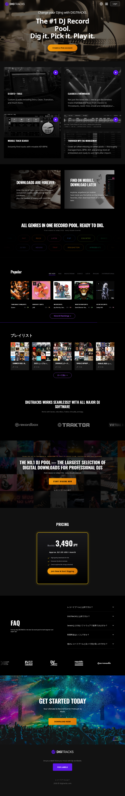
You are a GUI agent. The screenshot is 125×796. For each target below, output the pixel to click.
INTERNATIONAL (108, 273)
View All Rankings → (62, 316)
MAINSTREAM (69, 273)
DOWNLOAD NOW (62, 721)
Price (80, 793)
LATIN (88, 273)
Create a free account (62, 48)
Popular (56, 793)
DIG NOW (73, 793)
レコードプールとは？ (62, 490)
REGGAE (96, 273)
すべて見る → (62, 375)
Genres (48, 793)
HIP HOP (52, 273)
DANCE (80, 273)
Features (40, 793)
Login (115, 4)
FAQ (86, 793)
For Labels (62, 767)
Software (65, 793)
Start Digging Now (62, 481)
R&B (59, 273)
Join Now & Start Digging (62, 571)
